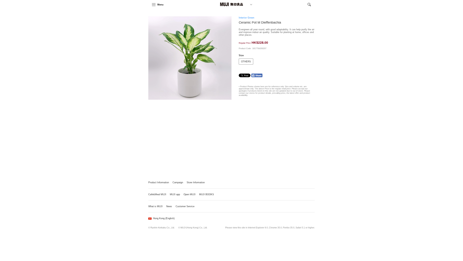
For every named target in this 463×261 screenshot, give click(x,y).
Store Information (196, 182)
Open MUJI (190, 194)
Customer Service (185, 206)
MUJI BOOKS (206, 194)
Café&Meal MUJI (157, 194)
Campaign (178, 182)
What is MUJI (155, 206)
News (169, 206)
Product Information (158, 182)
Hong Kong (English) (164, 218)
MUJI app (175, 194)
